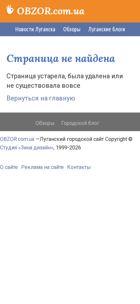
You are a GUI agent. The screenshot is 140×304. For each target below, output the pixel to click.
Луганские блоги (106, 29)
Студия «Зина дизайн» (26, 147)
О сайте (9, 167)
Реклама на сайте (42, 167)
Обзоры (71, 29)
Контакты (79, 167)
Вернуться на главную (41, 98)
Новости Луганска (35, 29)
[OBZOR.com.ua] (10, 8)
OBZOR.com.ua (50, 11)
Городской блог (80, 123)
